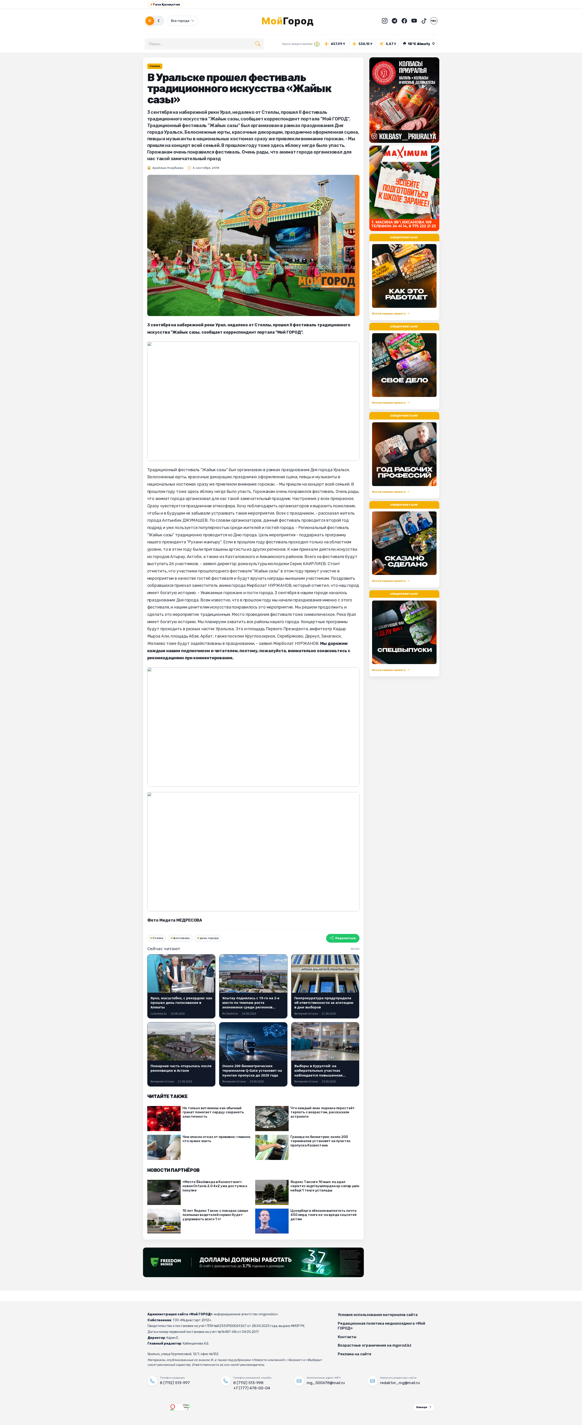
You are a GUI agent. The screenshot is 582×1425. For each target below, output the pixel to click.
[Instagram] (384, 20)
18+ (434, 20)
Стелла (158, 938)
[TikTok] (424, 20)
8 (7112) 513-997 (175, 1382)
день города (209, 938)
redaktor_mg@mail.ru (400, 1382)
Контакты (347, 1337)
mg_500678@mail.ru (326, 1382)
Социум (155, 66)
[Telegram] (394, 20)
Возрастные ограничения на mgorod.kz (374, 1345)
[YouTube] (414, 20)
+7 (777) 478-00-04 (251, 1388)
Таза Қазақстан (165, 4)
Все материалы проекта (388, 313)
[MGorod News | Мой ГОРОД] (291, 20)
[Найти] (257, 43)
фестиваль (181, 938)
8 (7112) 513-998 (248, 1382)
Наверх (421, 1407)
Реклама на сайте (354, 1354)
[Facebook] (404, 20)
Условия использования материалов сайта (378, 1315)
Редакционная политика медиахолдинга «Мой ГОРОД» (381, 1326)
